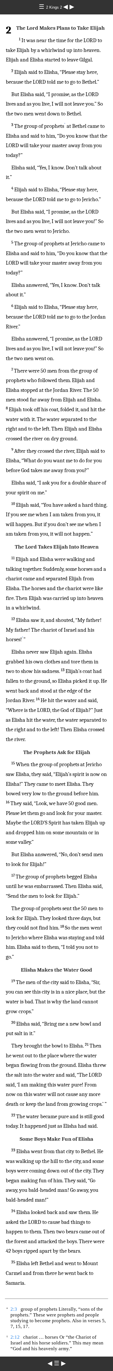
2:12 (15, 1337)
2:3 (13, 1309)
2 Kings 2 (54, 7)
